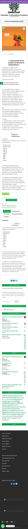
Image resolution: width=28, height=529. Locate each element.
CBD (18, 403)
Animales (8, 399)
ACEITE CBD (20, 397)
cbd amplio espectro (12, 404)
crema (12, 407)
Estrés (18, 410)
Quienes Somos (5, 436)
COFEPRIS (16, 405)
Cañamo (13, 403)
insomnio (4, 416)
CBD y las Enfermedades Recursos (9, 455)
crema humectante (20, 407)
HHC (8, 414)
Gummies (23, 412)
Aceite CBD (13, 397)
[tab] (7, 211)
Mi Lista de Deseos (6, 466)
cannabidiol (16, 401)
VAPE (19, 418)
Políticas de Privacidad (7, 438)
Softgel (4, 418)
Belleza (20, 399)
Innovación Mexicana (16, 414)
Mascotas (9, 416)
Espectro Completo (9, 411)
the (10, 418)
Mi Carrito (4, 468)
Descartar (25, 1)
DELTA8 (10, 409)
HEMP (4, 414)
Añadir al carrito (11, 200)
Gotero (18, 412)
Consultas (6, 216)
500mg (4, 396)
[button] (3, 526)
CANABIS (4, 401)
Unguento (14, 418)
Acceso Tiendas (5, 441)
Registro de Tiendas (6, 446)
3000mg (5, 397)
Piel (13, 416)
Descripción (7, 211)
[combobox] (14, 309)
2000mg (20, 396)
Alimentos (4, 399)
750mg (9, 396)
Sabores (17, 416)
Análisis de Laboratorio (12, 205)
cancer (9, 401)
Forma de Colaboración (17, 214)
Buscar (16, 301)
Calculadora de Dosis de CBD (8, 458)
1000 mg (15, 396)
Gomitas (13, 412)
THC (8, 418)
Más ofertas (7, 214)
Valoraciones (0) (16, 211)
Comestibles (6, 407)
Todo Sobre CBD (5, 460)
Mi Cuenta (4, 463)
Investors (4, 449)
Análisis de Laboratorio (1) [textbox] (14, 309)
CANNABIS (6, 403)
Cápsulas (5, 409)
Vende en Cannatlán (6, 433)
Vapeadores (5, 420)
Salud (21, 416)
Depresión (16, 409)
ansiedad (15, 399)
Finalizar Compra (5, 471)
